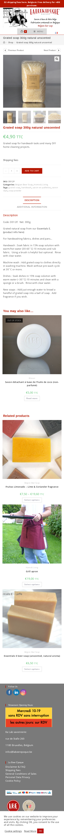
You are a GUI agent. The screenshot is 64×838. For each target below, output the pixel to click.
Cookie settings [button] (13, 831)
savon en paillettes (42, 187)
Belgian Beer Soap (24, 184)
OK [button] (40, 830)
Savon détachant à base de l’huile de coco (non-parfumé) (32, 384)
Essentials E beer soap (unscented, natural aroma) (32, 655)
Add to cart (32, 170)
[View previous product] (5, 50)
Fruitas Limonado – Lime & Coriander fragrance (32, 486)
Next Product (50, 50)
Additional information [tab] (32, 207)
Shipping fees (10, 160)
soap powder (15, 190)
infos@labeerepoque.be (18, 751)
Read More (30, 831)
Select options (32, 500)
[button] (56, 58)
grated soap (14, 187)
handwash (26, 187)
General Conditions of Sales (21, 773)
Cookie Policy (13, 780)
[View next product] (59, 50)
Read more (32, 398)
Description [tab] (32, 200)
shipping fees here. (17, 2)
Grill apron (32, 571)
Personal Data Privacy (17, 777)
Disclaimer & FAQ (15, 766)
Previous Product (16, 50)
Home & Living (41, 184)
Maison (32, 378)
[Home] (4, 42)
